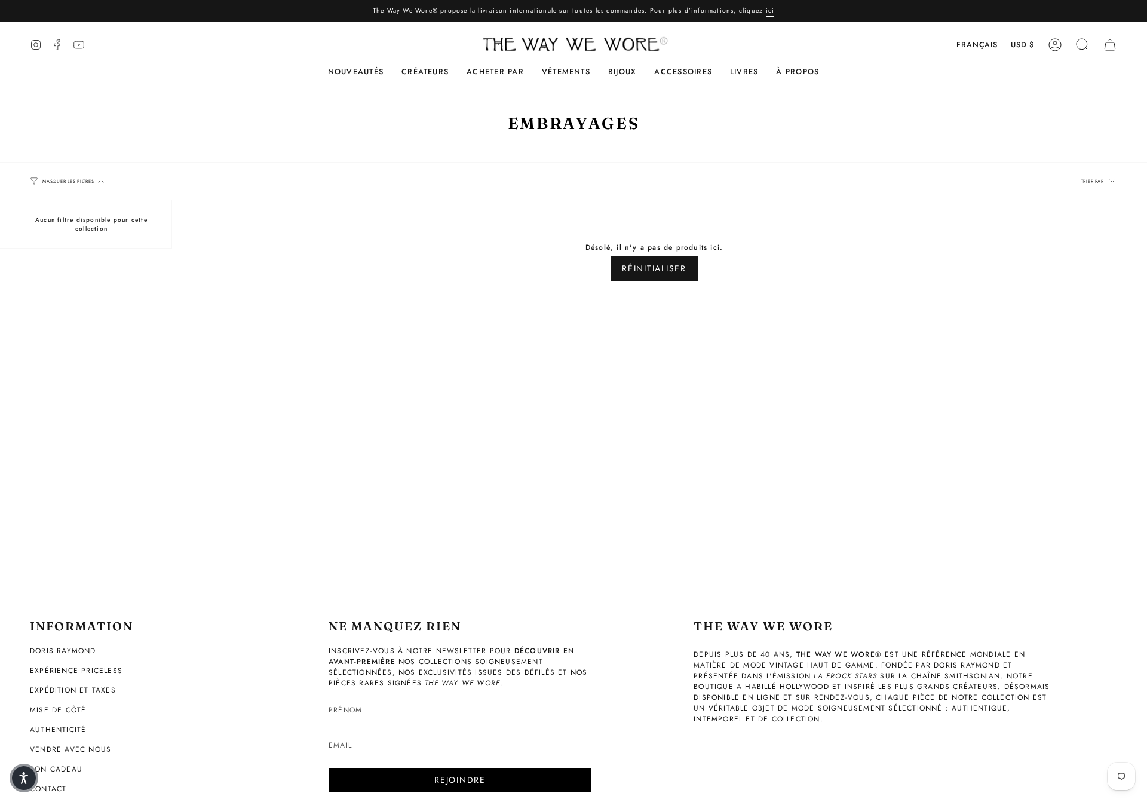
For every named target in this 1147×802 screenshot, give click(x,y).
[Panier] (1110, 45)
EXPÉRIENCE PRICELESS (76, 670)
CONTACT (48, 788)
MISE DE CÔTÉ (58, 710)
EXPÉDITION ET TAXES (73, 690)
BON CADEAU (56, 769)
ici (770, 10)
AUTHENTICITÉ (58, 729)
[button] (425, 72)
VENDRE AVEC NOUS (70, 749)
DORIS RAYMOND (63, 650)
